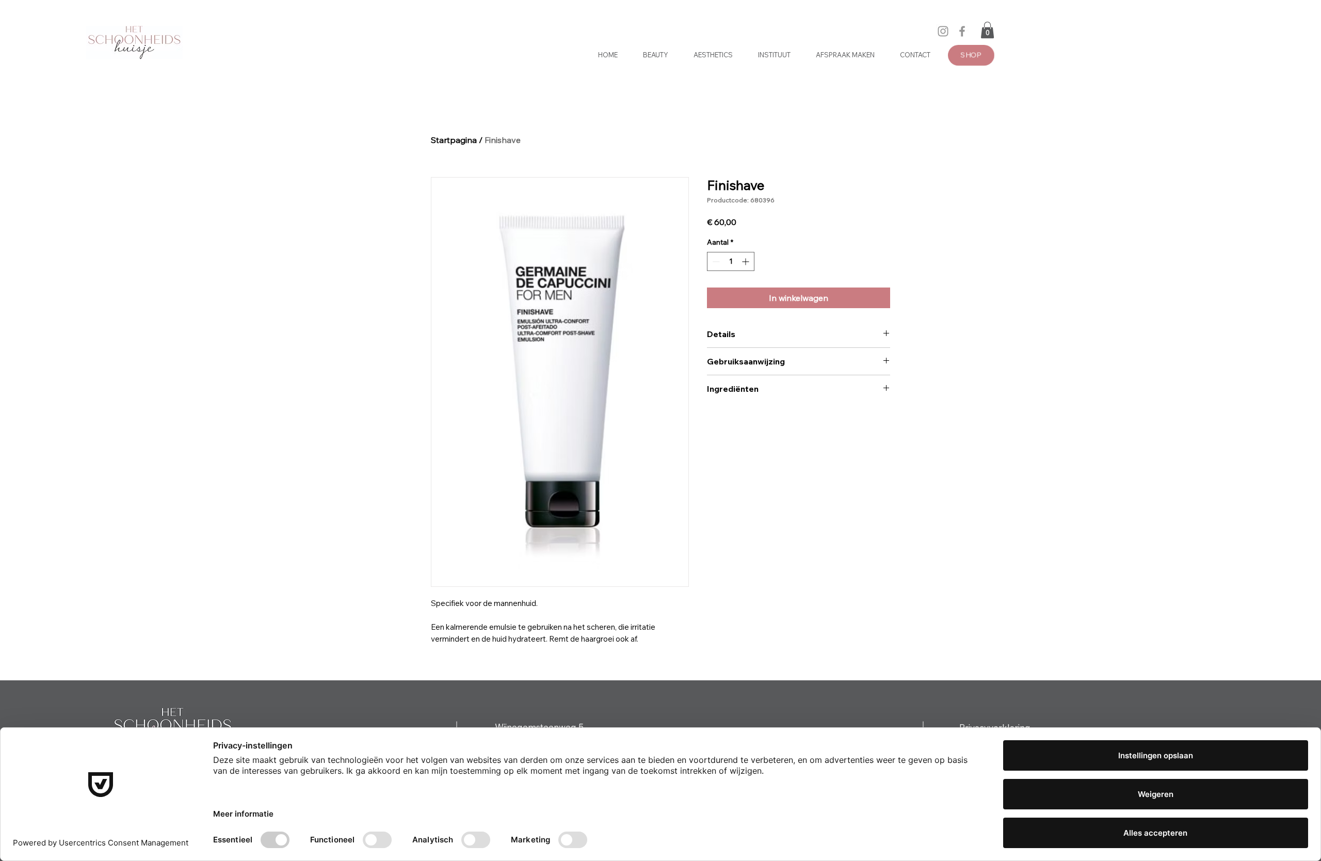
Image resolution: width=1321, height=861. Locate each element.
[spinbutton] (730, 261)
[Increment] (746, 261)
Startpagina (454, 140)
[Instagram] (943, 31)
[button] (987, 30)
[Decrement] (714, 261)
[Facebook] (962, 31)
